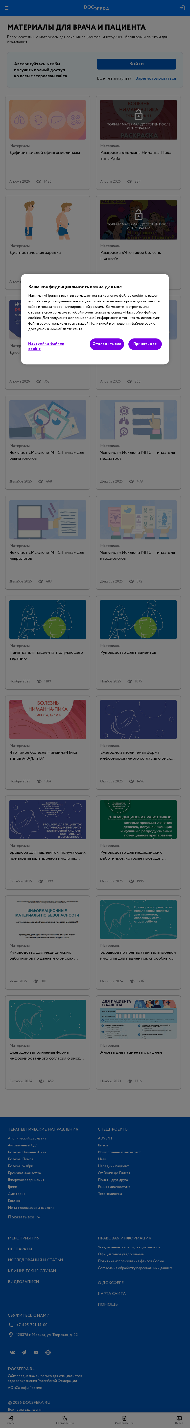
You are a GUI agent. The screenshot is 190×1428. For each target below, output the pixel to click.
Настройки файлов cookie (46, 346)
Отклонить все (107, 344)
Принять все (145, 344)
